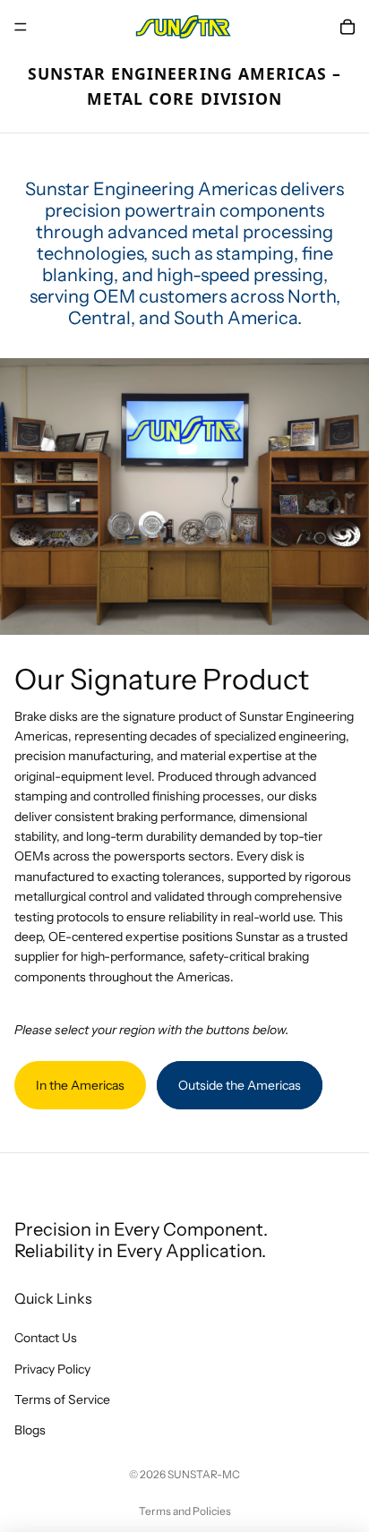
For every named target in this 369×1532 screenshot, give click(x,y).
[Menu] (20, 26)
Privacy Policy (52, 1369)
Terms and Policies (185, 1511)
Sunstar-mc (203, 1474)
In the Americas (80, 1085)
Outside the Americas (239, 1085)
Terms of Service (62, 1399)
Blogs (30, 1431)
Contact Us (45, 1338)
